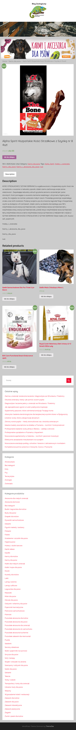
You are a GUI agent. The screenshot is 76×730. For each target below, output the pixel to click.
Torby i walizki (10, 680)
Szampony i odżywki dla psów (16, 665)
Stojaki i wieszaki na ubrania (15, 662)
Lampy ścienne (11, 582)
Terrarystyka (9, 476)
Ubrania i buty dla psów (14, 687)
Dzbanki (8, 524)
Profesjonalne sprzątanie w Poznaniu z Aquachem (24, 432)
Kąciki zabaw (10, 549)
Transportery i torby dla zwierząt (17, 683)
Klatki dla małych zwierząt (15, 564)
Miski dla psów (10, 596)
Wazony (8, 691)
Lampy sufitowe (11, 586)
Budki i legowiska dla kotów (15, 509)
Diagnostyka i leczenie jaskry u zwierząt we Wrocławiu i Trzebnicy (30, 403)
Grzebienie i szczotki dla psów (16, 538)
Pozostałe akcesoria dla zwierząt (17, 625)
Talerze (7, 676)
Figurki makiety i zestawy (14, 527)
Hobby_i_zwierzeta (62, 164)
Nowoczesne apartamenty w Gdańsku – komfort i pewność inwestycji (31, 436)
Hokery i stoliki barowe (13, 546)
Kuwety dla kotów (12, 575)
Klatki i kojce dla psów (13, 567)
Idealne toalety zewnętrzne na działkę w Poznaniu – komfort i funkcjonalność (34, 425)
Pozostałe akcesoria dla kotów (16, 618)
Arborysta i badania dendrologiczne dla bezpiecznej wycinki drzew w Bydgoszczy (36, 414)
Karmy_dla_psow (9, 167)
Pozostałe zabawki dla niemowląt (18, 636)
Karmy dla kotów (11, 556)
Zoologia (8, 480)
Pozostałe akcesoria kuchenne (16, 633)
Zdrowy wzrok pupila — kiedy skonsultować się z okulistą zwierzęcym (31, 422)
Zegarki (8, 713)
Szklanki (8, 673)
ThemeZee (50, 726)
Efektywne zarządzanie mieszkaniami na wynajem (24, 440)
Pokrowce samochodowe (15, 611)
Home (4, 61)
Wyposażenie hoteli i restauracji (17, 694)
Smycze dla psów (11, 654)
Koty (6, 469)
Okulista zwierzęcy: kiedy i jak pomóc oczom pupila (24, 400)
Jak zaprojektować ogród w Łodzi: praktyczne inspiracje (26, 407)
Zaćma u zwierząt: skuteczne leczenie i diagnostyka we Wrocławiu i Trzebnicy (34, 396)
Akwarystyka (10, 462)
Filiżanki (8, 531)
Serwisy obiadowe (12, 647)
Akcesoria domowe (12, 502)
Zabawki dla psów (12, 702)
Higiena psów (10, 542)
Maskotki (8, 593)
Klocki (7, 571)
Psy (6, 473)
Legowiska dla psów (13, 589)
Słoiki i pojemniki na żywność (16, 651)
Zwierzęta (8, 484)
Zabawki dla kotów (12, 698)
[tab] (10, 174)
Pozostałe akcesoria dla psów (16, 622)
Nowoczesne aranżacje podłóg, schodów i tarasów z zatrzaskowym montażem (35, 443)
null (41, 167)
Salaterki (8, 644)
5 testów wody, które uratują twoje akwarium (22, 418)
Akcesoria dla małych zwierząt (16, 498)
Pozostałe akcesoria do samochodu (18, 629)
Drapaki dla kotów (12, 516)
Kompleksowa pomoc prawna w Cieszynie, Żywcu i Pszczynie (28, 447)
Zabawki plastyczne (12, 709)
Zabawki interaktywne (13, 705)
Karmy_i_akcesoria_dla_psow (28, 167)
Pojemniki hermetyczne (14, 607)
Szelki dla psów (11, 669)
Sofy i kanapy (10, 658)
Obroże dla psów (11, 600)
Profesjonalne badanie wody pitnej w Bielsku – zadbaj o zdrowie (29, 429)
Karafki (7, 553)
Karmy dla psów (15, 61)
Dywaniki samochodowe (14, 520)
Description (10, 174)
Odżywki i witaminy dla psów (16, 604)
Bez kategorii (10, 465)
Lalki (6, 578)
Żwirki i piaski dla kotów (14, 716)
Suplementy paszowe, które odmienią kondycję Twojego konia (29, 411)
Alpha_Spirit (49, 164)
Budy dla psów (10, 513)
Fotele (7, 535)
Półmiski (8, 615)
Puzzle (7, 640)
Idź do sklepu (9, 157)
